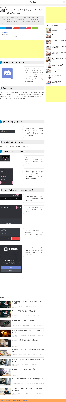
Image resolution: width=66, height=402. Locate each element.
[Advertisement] (22, 49)
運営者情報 (25, 400)
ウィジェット (7, 400)
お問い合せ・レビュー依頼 (16, 400)
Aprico (33, 2)
